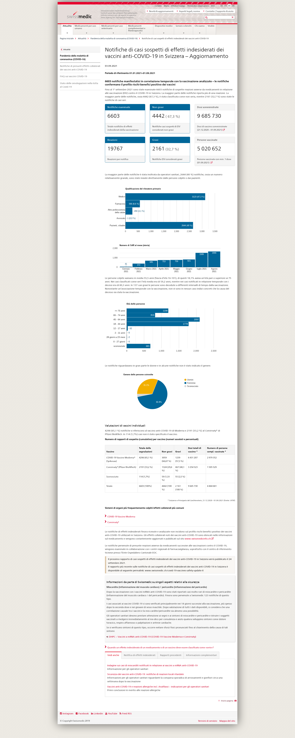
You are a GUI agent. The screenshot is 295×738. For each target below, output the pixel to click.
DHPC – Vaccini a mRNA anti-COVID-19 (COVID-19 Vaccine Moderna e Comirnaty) (152, 636)
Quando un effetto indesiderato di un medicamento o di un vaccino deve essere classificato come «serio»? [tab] (160, 647)
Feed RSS (127, 713)
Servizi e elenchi (184, 26)
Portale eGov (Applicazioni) (198, 6)
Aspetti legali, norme (189, 11)
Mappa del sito (227, 720)
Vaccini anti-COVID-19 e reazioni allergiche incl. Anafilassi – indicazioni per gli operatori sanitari (158, 686)
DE (221, 5)
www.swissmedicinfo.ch (198, 538)
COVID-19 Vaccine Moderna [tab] (121, 516)
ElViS (213, 6)
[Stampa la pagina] (235, 701)
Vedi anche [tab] (113, 655)
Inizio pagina (226, 700)
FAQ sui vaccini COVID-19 (73, 76)
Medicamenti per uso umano (85, 27)
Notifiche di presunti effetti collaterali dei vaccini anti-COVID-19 (80, 68)
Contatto (158, 6)
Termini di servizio (207, 720)
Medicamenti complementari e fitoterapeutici (136, 28)
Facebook (84, 713)
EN (233, 5)
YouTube (112, 713)
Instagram (68, 713)
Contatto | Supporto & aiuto (219, 11)
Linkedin (98, 713)
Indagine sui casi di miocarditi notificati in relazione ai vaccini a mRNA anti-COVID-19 (152, 665)
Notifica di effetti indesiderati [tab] (139, 655)
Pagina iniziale (67, 38)
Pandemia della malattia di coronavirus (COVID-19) (114, 38)
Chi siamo (200, 26)
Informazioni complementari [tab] (201, 655)
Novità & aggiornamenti (161, 11)
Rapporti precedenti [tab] (170, 655)
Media (166, 6)
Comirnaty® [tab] (113, 522)
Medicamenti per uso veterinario (112, 27)
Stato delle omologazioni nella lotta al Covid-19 (79, 85)
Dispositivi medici (164, 26)
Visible (211, 26)
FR (225, 5)
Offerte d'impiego (178, 6)
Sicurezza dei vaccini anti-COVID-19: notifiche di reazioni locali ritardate (145, 674)
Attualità (68, 27)
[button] (207, 17)
